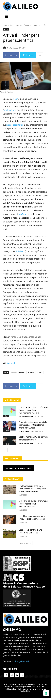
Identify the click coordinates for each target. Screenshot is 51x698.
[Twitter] (22, 675)
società (39, 372)
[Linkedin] (17, 675)
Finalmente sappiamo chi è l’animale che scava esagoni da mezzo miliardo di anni (32, 489)
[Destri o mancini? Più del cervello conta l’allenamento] (9, 440)
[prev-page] (4, 450)
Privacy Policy (40, 689)
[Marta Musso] (5, 47)
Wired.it (11, 363)
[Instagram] (12, 675)
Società (12, 25)
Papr (15, 99)
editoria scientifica (18, 372)
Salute (6, 416)
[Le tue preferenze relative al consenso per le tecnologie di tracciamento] (46, 693)
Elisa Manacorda (26, 416)
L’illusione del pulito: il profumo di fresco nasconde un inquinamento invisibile (33, 410)
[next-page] (9, 450)
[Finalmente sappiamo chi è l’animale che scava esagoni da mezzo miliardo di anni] (9, 489)
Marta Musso (12, 48)
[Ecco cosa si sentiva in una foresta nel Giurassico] (9, 533)
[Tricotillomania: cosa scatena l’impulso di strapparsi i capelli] (9, 519)
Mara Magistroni (26, 443)
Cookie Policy (25, 691)
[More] (40, 55)
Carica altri (24, 543)
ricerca (31, 372)
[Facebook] (6, 675)
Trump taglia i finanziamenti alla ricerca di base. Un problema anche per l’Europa (33, 425)
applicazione (10, 110)
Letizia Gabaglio (26, 431)
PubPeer (20, 251)
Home (5, 25)
